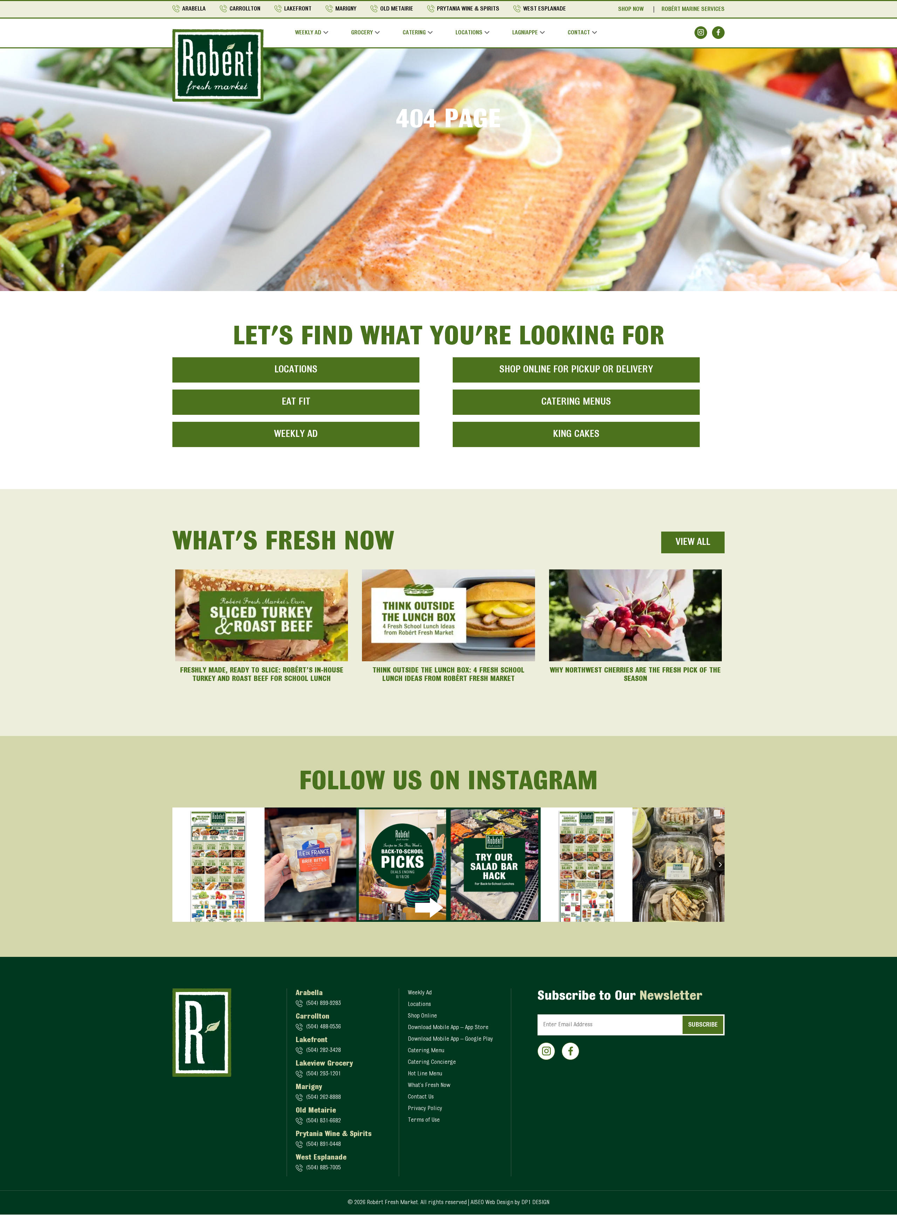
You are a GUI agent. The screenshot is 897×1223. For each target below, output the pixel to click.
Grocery (362, 33)
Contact (579, 33)
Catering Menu (426, 1051)
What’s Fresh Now (429, 1085)
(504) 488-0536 (323, 1027)
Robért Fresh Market (392, 1203)
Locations (469, 33)
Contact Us (421, 1097)
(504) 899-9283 (323, 1003)
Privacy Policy (425, 1109)
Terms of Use (424, 1120)
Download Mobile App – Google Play (450, 1039)
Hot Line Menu (425, 1074)
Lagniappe (525, 33)
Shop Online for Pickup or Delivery (576, 370)
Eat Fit (296, 402)
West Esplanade (544, 9)
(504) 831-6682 (323, 1121)
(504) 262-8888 (323, 1097)
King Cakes (576, 434)
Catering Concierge (432, 1062)
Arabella (194, 9)
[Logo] (217, 65)
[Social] (700, 32)
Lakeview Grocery (324, 1064)
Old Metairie (396, 9)
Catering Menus (576, 402)
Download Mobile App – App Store (448, 1028)
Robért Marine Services (693, 9)
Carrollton (245, 9)
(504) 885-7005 (323, 1168)
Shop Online (422, 1016)
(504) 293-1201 (323, 1074)
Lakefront (297, 9)
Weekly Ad (308, 33)
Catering (414, 33)
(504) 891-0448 (323, 1144)
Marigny (345, 9)
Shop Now (631, 9)
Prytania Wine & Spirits (468, 9)
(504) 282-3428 (323, 1050)
